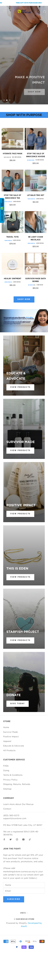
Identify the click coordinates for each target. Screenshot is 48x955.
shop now (34, 90)
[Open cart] (44, 11)
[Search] (40, 11)
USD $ (22, 913)
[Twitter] (11, 839)
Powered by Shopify (16, 923)
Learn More (2, 215)
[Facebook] (4, 839)
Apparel (7, 741)
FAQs (6, 766)
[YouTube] (23, 839)
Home (6, 727)
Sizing (6, 770)
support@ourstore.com (14, 818)
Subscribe (13, 899)
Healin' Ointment (12, 279)
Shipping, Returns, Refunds (16, 784)
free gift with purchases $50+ (20, 3)
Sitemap (7, 789)
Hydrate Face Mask (12, 154)
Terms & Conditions (12, 775)
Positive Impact (11, 736)
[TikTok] (30, 839)
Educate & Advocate (13, 746)
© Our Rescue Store (24, 919)
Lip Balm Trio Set (35, 195)
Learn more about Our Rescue (18, 804)
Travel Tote (12, 237)
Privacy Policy (10, 779)
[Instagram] (17, 839)
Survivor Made (10, 732)
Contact (7, 809)
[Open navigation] (3, 11)
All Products (9, 750)
